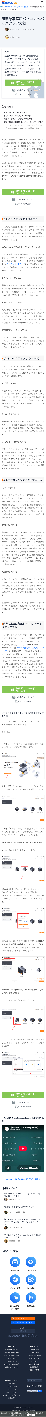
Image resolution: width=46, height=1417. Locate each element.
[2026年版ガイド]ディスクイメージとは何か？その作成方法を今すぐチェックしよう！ (22, 1221)
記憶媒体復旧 (34, 1349)
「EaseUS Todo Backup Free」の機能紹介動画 (22, 128)
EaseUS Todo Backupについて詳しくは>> (23, 1179)
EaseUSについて (11, 1380)
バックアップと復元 (21, 7)
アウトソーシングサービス (11, 1395)
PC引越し (34, 1361)
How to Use (8, 7)
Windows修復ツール (12, 1352)
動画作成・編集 (34, 1364)
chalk (18, 37)
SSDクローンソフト (11, 1367)
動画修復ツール (12, 1361)
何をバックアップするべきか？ (16, 112)
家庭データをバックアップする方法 (18, 119)
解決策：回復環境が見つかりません (19, 1207)
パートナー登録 (12, 1386)
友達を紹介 (11, 1398)
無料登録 (23, 1331)
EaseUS (9, 2)
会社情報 (12, 1383)
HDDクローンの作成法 (11, 1364)
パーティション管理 (34, 1355)
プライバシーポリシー (15, 1410)
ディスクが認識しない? (11, 1355)
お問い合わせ (32, 1410)
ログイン (30, 1334)
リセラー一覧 (11, 1389)
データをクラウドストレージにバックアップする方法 (24, 125)
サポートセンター (12, 1392)
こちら (35, 1336)
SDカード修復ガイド (12, 1349)
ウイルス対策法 (12, 1358)
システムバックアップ (16, 264)
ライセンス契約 (25, 1410)
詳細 (22, 1415)
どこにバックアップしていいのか (17, 115)
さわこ (18, 29)
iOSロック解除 (34, 1370)
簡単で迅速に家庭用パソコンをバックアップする (23, 122)
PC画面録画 (34, 1367)
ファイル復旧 (34, 1352)
